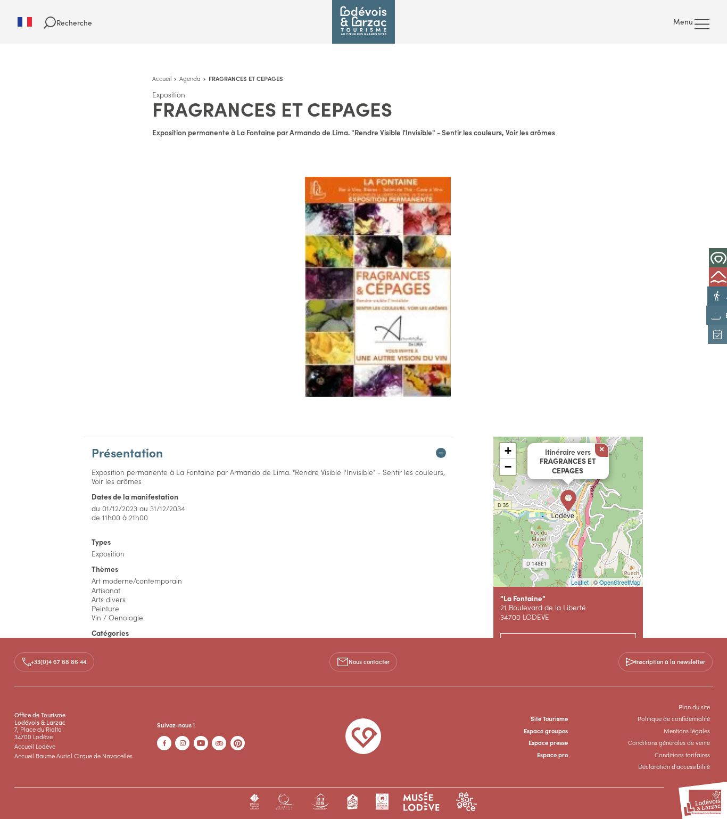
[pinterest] (237, 743)
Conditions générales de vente (669, 742)
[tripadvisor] (219, 743)
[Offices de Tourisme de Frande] (254, 801)
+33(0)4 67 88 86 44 (58, 661)
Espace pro (552, 754)
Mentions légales (687, 730)
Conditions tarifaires (682, 754)
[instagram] (182, 743)
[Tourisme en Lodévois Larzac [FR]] (363, 22)
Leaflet (580, 582)
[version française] (31, 22)
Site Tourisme (549, 718)
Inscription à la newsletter (670, 661)
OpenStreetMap (619, 582)
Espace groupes (546, 730)
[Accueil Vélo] (353, 801)
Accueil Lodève (34, 746)
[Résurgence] (466, 801)
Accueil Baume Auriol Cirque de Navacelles (73, 755)
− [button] (508, 466)
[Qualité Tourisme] (284, 801)
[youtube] (201, 743)
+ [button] (508, 450)
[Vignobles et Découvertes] (382, 801)
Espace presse (548, 742)
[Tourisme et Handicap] (320, 801)
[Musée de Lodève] (421, 801)
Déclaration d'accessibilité (674, 766)
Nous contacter (369, 661)
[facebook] (164, 743)
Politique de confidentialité (674, 718)
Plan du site (694, 706)
